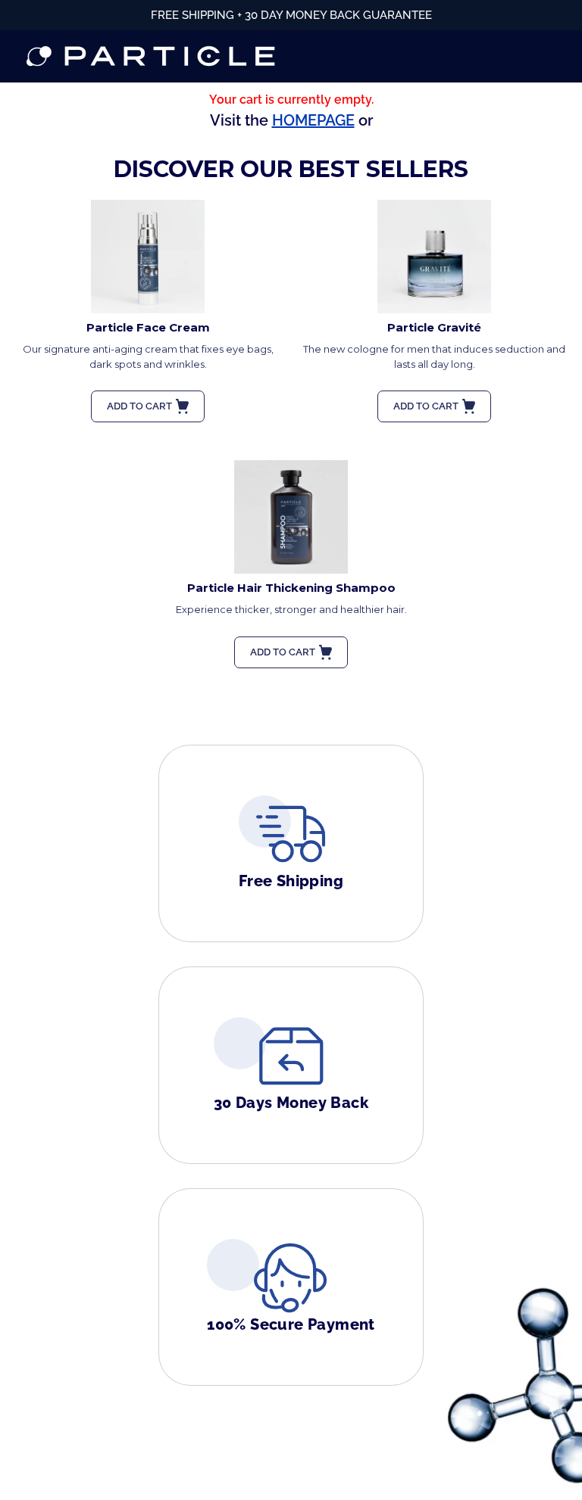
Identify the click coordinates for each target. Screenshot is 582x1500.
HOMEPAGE (313, 120)
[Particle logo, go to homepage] (151, 56)
